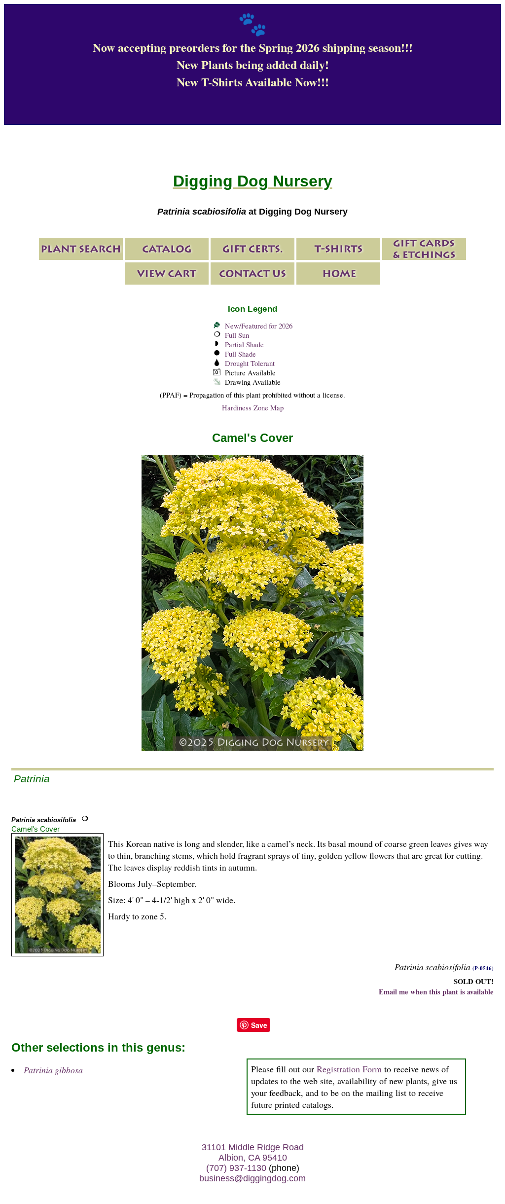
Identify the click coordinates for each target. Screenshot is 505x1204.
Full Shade (240, 354)
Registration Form (349, 1069)
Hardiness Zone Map (253, 407)
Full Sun (237, 335)
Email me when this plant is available (436, 991)
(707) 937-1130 (236, 1168)
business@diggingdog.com (252, 1178)
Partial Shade (244, 344)
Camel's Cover (35, 829)
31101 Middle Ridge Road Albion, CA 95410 (253, 1152)
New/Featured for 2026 (258, 325)
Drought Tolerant (250, 363)
